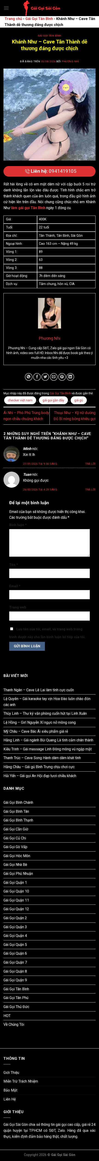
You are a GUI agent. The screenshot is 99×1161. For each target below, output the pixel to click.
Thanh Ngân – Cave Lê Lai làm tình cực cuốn (38, 690)
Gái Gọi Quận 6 (15, 953)
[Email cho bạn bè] (54, 377)
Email (14, 586)
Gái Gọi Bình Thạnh (18, 820)
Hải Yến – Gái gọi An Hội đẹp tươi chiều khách (39, 776)
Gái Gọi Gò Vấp (15, 847)
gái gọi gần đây (53, 400)
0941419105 (53, 171)
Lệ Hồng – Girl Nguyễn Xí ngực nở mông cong (39, 722)
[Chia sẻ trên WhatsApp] (28, 377)
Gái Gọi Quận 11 (16, 900)
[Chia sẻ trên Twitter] (45, 377)
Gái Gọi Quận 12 (16, 909)
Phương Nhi (70, 61)
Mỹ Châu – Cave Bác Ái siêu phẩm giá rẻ (35, 731)
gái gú (78, 400)
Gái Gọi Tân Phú (15, 998)
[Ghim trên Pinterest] (62, 377)
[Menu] (6, 8)
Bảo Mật (10, 1090)
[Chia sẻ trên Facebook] (37, 377)
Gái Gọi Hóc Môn (16, 856)
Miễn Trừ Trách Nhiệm (20, 1081)
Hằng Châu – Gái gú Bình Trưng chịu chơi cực (39, 767)
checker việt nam (20, 400)
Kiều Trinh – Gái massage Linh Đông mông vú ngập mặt (47, 749)
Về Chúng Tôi (13, 1024)
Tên (13, 565)
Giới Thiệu (11, 1072)
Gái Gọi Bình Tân (16, 811)
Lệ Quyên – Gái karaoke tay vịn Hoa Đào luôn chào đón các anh (46, 702)
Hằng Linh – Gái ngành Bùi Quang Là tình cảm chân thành (48, 740)
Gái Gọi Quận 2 (15, 918)
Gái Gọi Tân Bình (39, 19)
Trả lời (90, 463)
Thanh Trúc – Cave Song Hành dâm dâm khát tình (42, 758)
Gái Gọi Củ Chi (14, 838)
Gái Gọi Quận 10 (16, 891)
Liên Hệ (9, 1099)
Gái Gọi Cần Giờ (15, 829)
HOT (7, 1016)
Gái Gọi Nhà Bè (15, 864)
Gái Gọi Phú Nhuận (18, 873)
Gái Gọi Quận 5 (15, 944)
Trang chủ (13, 19)
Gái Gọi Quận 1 (15, 882)
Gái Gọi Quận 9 (15, 980)
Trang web (17, 607)
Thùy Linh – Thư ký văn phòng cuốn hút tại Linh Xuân (45, 713)
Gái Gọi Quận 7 (15, 962)
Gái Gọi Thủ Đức (16, 1007)
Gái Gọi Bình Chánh (18, 802)
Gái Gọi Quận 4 (15, 935)
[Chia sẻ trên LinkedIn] (70, 377)
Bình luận (18, 525)
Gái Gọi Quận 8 (15, 971)
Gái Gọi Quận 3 (15, 927)
